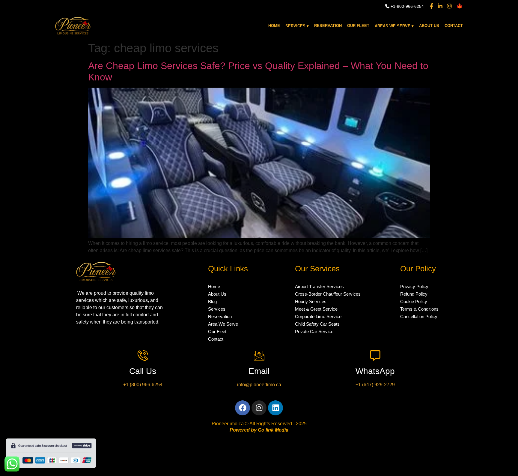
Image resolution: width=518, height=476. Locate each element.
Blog (212, 301)
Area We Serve (223, 324)
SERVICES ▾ (297, 26)
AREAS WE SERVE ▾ (394, 26)
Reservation (220, 316)
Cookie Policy (413, 301)
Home (214, 286)
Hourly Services (310, 301)
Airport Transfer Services (319, 286)
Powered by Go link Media (259, 429)
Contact (215, 339)
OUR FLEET (358, 25)
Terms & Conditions (419, 309)
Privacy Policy (414, 286)
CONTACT (454, 25)
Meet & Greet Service (316, 309)
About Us (217, 294)
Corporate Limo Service (318, 316)
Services (216, 309)
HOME (274, 25)
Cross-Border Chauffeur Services (328, 294)
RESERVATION (328, 25)
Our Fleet (217, 331)
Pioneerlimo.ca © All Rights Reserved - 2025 (259, 423)
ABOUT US (429, 25)
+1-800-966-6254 (406, 6)
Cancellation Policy (418, 316)
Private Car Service (314, 331)
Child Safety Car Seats (317, 324)
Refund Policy (413, 294)
